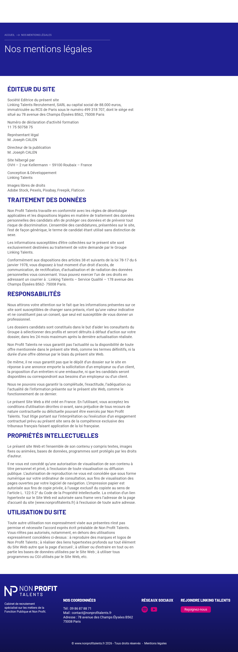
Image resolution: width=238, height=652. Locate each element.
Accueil (9, 34)
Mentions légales (155, 643)
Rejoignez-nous (195, 609)
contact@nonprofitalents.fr (92, 613)
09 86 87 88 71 (80, 608)
